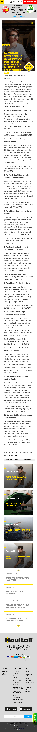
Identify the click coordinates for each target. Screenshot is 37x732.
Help (34, 719)
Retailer (28, 694)
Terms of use (12, 661)
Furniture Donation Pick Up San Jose (16, 478)
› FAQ (4, 674)
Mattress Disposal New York (18, 557)
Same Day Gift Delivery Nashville (17, 579)
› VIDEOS (5, 671)
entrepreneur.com (10, 455)
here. (18, 729)
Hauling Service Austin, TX (18, 531)
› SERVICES (16, 669)
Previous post (12, 460)
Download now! (30, 2)
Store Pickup (17, 680)
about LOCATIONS (18, 16)
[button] (2, 2)
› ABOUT (27, 669)
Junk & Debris (18, 702)
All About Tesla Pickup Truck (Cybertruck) (17, 606)
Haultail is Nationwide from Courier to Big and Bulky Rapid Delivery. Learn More (18, 11)
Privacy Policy (24, 661)
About (27, 671)
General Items (18, 700)
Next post (27, 460)
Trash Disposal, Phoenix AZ (14, 504)
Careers (28, 687)
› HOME (5, 669)
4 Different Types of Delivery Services (16, 619)
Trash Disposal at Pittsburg (15, 592)
